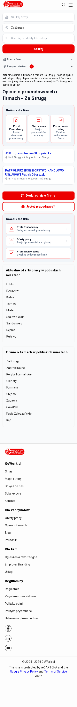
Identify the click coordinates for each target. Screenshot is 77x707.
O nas (9, 471)
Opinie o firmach (16, 525)
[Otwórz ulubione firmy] (63, 5)
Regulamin (12, 589)
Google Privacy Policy (24, 671)
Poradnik (11, 540)
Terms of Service (55, 671)
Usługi (9, 571)
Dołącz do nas (14, 486)
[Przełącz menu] (70, 5)
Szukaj (38, 49)
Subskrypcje (13, 493)
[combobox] (41, 17)
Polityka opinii (14, 603)
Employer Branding (17, 564)
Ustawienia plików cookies (22, 618)
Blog (8, 532)
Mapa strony (13, 478)
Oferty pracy (13, 518)
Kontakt (10, 500)
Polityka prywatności (18, 611)
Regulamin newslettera (20, 596)
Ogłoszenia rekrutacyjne (21, 557)
